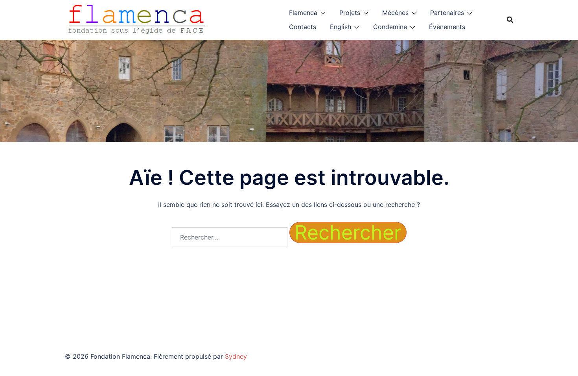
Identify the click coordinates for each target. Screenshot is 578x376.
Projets (349, 13)
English (340, 27)
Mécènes (395, 13)
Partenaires (447, 13)
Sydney (236, 356)
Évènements (447, 27)
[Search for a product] (510, 20)
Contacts (302, 27)
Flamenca (303, 13)
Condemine (390, 27)
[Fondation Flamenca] (137, 19)
